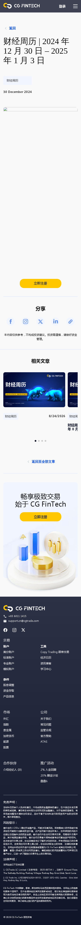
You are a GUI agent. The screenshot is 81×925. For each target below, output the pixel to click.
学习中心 (45, 669)
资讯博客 (45, 663)
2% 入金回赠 (48, 770)
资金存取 (8, 691)
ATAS (43, 741)
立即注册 (40, 283)
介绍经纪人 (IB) (12, 770)
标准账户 (8, 657)
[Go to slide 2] (39, 441)
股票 (6, 747)
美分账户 (8, 652)
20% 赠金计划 (49, 775)
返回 (12, 28)
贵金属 (7, 730)
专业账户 (8, 663)
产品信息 (8, 696)
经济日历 (45, 657)
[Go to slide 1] (35, 441)
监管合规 (45, 730)
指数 (6, 724)
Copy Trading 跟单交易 (54, 652)
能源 (6, 741)
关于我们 (45, 719)
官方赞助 (45, 736)
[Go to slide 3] (42, 441)
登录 (62, 6)
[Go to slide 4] (45, 441)
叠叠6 (44, 781)
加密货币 (8, 736)
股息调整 (8, 685)
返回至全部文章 (43, 461)
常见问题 (45, 724)
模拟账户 (8, 669)
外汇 (6, 719)
